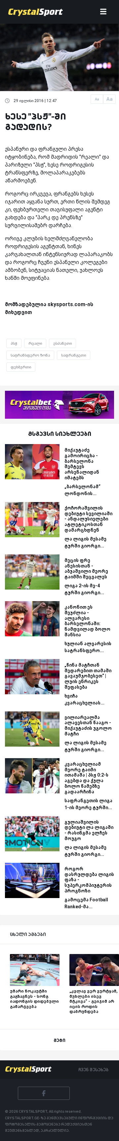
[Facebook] (44, 1093)
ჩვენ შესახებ (93, 1070)
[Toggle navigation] (103, 12)
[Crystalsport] (35, 12)
